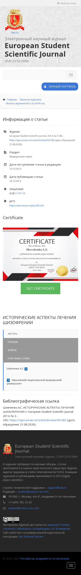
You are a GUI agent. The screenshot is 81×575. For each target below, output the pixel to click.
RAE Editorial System (31, 536)
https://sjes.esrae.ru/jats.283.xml (26, 205)
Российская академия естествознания (44, 558)
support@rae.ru (56, 487)
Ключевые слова (19, 358)
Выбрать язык (68, 3)
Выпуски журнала (30, 99)
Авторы (12, 333)
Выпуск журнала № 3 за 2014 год (25, 103)
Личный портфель (62, 86)
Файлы (12, 350)
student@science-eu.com (33, 491)
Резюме (13, 342)
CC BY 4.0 (20, 193)
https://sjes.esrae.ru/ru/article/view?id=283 (32, 140)
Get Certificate (40, 288)
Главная (12, 99)
